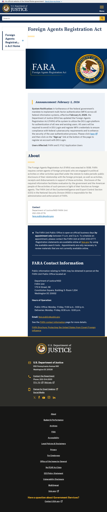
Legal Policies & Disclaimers (53, 444)
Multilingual (53, 485)
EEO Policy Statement (53, 473)
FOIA (53, 432)
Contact (52, 501)
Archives (53, 426)
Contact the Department (43, 376)
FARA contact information (52, 322)
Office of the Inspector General (53, 461)
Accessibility (53, 438)
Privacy (53, 450)
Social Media (38, 392)
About (53, 414)
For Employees (53, 456)
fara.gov (85, 242)
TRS (48, 383)
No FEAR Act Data (53, 467)
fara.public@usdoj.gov (43, 216)
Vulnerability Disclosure (53, 479)
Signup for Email (44, 389)
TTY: (36, 383)
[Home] (15, 12)
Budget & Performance (53, 420)
